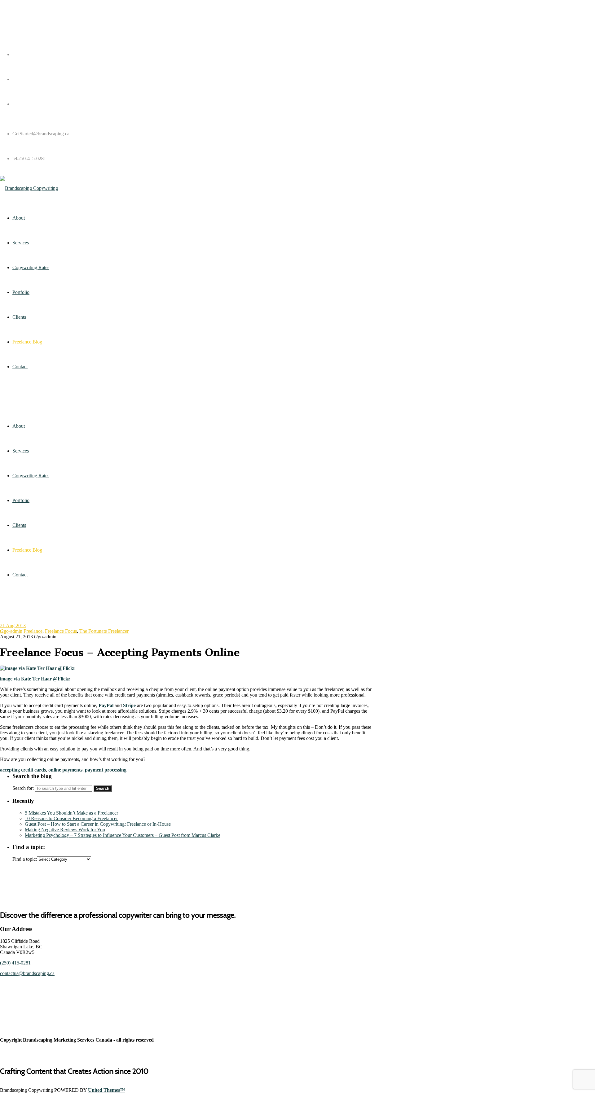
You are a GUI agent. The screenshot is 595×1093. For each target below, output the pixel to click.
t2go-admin (11, 631)
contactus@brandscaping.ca (27, 973)
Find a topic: (24, 859)
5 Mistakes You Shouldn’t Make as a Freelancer (71, 812)
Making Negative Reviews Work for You (65, 829)
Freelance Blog (27, 550)
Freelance (33, 631)
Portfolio (20, 500)
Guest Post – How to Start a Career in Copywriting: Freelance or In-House (98, 824)
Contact (20, 574)
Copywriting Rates (30, 475)
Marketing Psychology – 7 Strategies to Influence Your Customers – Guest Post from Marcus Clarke (122, 835)
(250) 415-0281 (15, 962)
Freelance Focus (61, 631)
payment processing (105, 769)
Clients (19, 525)
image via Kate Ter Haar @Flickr (35, 678)
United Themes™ (106, 1090)
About (18, 426)
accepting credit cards (23, 769)
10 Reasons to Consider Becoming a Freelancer (71, 818)
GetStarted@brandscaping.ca (40, 133)
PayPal (107, 705)
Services (20, 450)
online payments (65, 769)
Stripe (130, 705)
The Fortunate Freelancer (104, 631)
